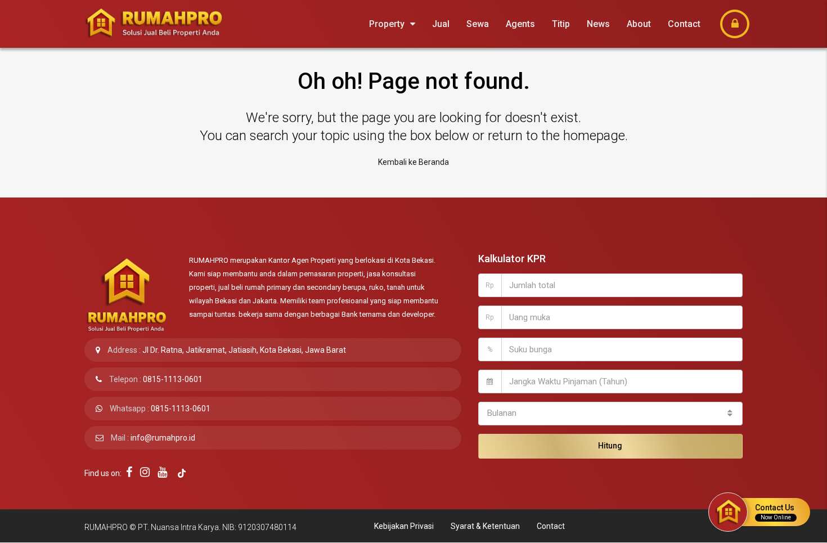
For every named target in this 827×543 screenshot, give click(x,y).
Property (386, 24)
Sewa (477, 24)
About (639, 24)
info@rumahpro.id (163, 437)
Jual (441, 24)
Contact (684, 24)
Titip (561, 24)
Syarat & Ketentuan (485, 526)
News (598, 24)
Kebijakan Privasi (404, 526)
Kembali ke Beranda (413, 162)
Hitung (610, 445)
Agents (520, 24)
